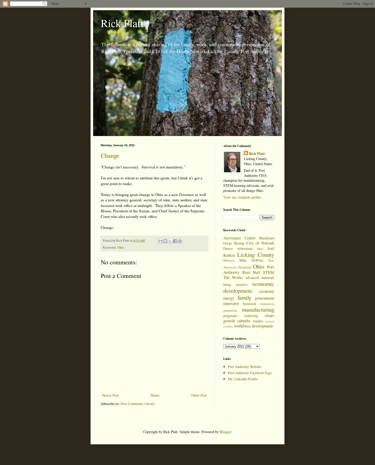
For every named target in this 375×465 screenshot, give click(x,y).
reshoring (251, 315)
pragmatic (230, 315)
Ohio (121, 247)
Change (110, 155)
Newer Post (110, 395)
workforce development (253, 326)
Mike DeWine (251, 260)
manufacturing (258, 309)
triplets (258, 321)
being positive (235, 284)
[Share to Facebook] (175, 240)
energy (228, 298)
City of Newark (260, 243)
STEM (268, 272)
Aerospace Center (239, 238)
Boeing (239, 243)
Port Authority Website (244, 366)
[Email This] (160, 240)
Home (155, 395)
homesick (249, 303)
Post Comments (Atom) (138, 403)
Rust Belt (251, 272)
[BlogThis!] (165, 240)
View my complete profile (242, 197)
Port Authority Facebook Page (250, 372)
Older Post (199, 395)
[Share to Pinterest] (179, 240)
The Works (233, 277)
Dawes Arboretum (238, 248)
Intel (260, 249)
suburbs (244, 321)
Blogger (225, 431)
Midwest (229, 260)
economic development (248, 287)
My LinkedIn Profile (243, 378)
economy (266, 291)
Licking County (255, 254)
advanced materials (260, 277)
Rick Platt (122, 23)
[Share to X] (170, 240)
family (245, 297)
